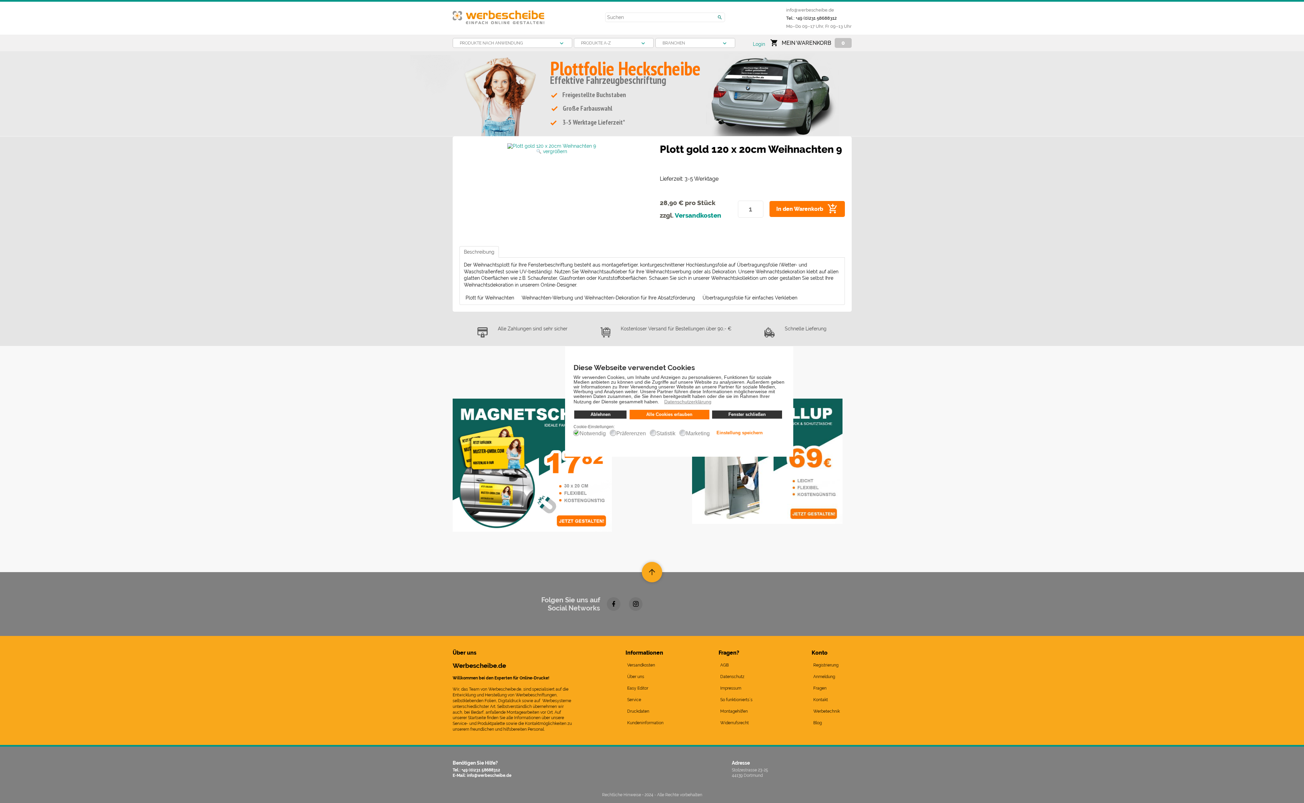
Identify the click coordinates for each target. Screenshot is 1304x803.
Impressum (730, 688)
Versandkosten (698, 215)
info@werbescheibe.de (810, 10)
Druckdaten (638, 711)
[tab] (479, 252)
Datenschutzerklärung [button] (687, 401)
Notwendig (593, 433)
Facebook (613, 604)
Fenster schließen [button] (747, 414)
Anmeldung (824, 676)
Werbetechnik (826, 711)
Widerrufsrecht (734, 722)
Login (759, 44)
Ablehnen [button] (601, 414)
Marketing (698, 433)
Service (634, 699)
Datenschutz (732, 676)
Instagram (635, 604)
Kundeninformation (645, 722)
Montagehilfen (734, 711)
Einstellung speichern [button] (740, 433)
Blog (817, 722)
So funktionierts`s (736, 699)
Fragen (820, 688)
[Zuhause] (498, 15)
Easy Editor (637, 688)
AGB (724, 665)
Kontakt (820, 699)
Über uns (635, 676)
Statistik (665, 433)
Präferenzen (631, 433)
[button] (661, 403)
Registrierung (825, 665)
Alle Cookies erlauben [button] (669, 414)
